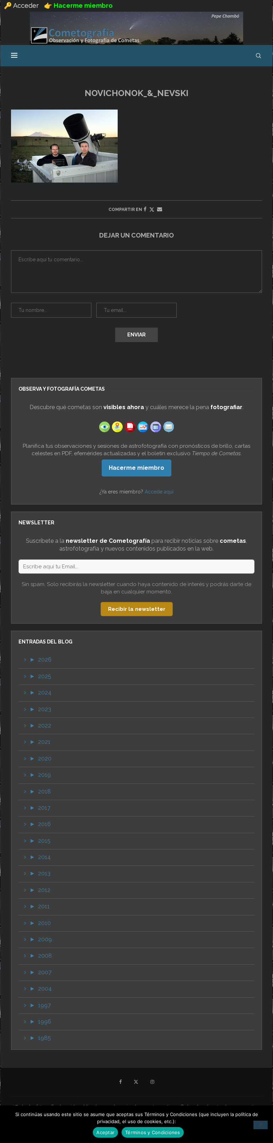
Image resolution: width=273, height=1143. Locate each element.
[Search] (258, 55)
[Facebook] (120, 1082)
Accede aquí (159, 492)
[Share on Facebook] (145, 209)
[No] (260, 1125)
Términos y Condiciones (152, 1132)
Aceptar (105, 1132)
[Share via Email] (159, 209)
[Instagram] (152, 1082)
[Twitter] (136, 1082)
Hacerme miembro (136, 467)
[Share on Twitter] (151, 209)
